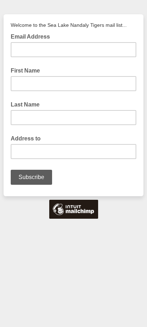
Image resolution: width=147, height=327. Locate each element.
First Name (25, 71)
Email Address (32, 36)
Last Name (25, 104)
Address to (26, 138)
